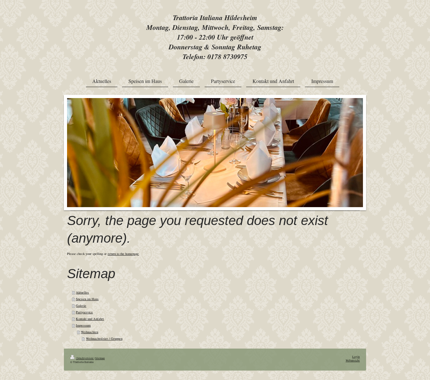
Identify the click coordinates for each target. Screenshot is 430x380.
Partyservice (84, 312)
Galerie (81, 305)
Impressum (83, 325)
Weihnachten (89, 332)
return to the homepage (123, 253)
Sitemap (100, 358)
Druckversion (85, 358)
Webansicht (353, 360)
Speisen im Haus (87, 299)
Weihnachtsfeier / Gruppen (104, 338)
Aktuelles (82, 292)
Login (356, 357)
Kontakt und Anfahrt (90, 319)
